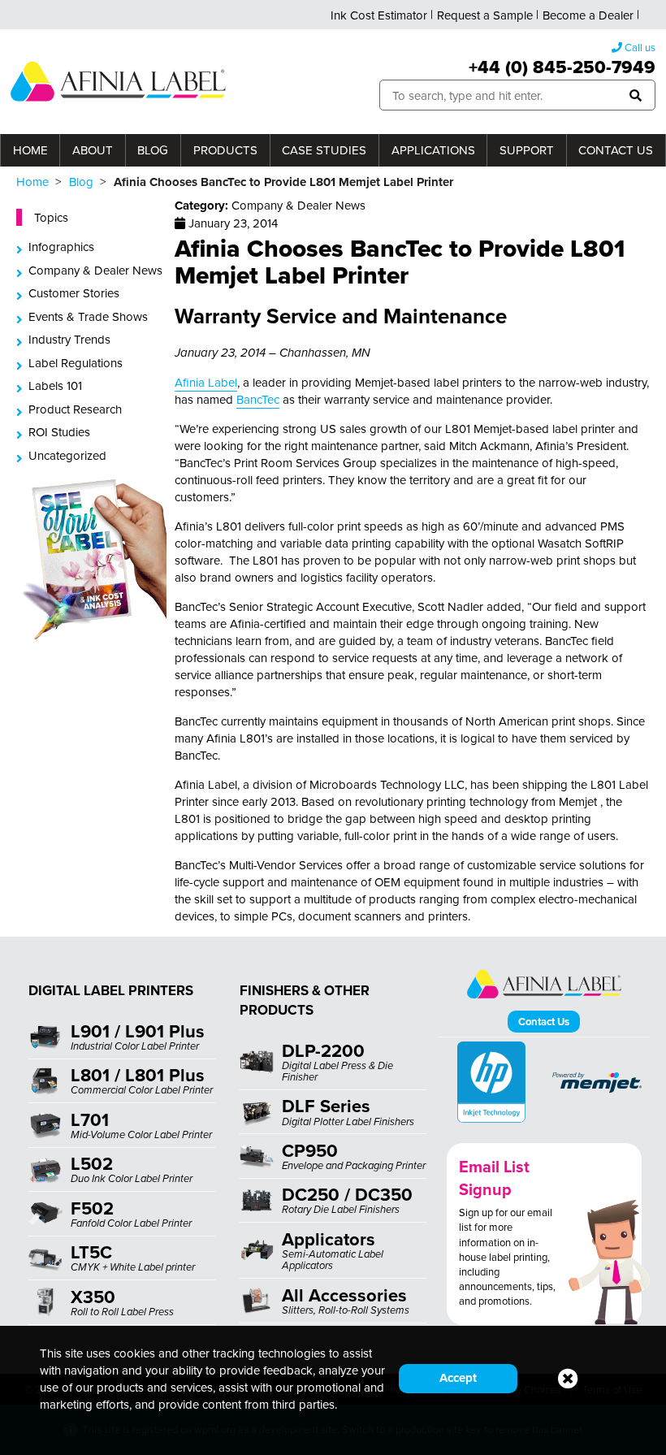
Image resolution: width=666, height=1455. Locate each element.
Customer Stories (73, 292)
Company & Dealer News (95, 270)
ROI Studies (59, 431)
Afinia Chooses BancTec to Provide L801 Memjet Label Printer (400, 261)
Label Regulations (75, 362)
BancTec (257, 399)
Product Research (75, 409)
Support (527, 149)
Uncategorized (67, 455)
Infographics (61, 246)
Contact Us (615, 149)
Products (225, 149)
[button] (635, 95)
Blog (152, 149)
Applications (433, 149)
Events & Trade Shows (88, 316)
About (92, 149)
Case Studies (324, 149)
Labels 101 (55, 385)
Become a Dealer (588, 15)
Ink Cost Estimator (379, 15)
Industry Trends (69, 339)
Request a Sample (485, 15)
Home (30, 149)
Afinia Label (206, 382)
